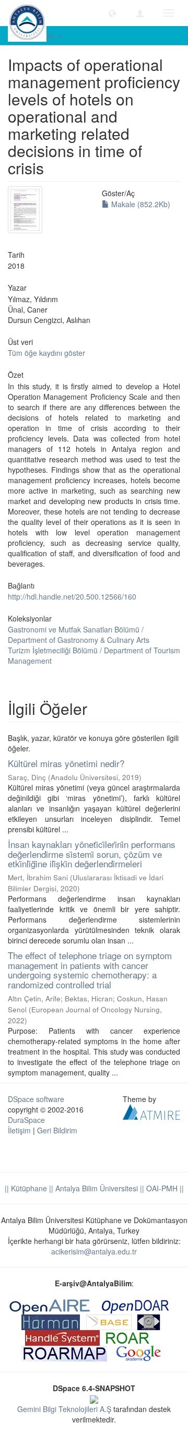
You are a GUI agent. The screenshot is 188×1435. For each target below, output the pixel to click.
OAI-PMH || (164, 1188)
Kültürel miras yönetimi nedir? (66, 763)
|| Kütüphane (26, 1188)
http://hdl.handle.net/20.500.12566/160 (72, 596)
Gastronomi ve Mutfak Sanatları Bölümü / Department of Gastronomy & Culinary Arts (78, 634)
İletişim (19, 1130)
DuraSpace (26, 1120)
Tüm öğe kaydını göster (46, 353)
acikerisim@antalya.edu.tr (94, 1251)
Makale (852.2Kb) (139, 204)
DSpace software (36, 1099)
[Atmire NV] (151, 1111)
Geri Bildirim (57, 1130)
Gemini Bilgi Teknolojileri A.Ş (64, 1409)
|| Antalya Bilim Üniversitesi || (95, 1188)
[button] (112, 13)
